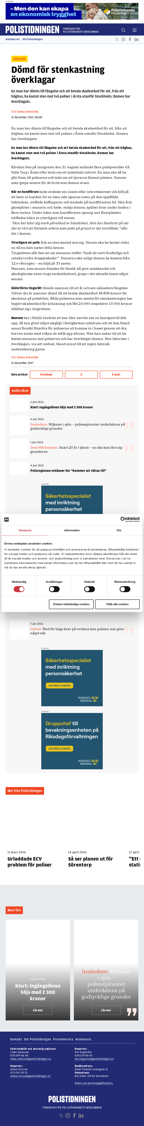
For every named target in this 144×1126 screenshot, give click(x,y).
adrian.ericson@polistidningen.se (30, 1076)
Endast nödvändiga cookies (71, 604)
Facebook (130, 39)
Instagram (123, 39)
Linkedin (136, 39)
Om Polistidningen (32, 39)
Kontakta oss (13, 39)
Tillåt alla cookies (117, 604)
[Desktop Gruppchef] (72, 741)
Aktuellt (19, 59)
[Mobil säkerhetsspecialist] (72, 513)
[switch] (54, 589)
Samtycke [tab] (25, 530)
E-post (116, 374)
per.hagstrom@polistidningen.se (94, 1059)
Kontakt (16, 1039)
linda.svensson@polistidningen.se (30, 1059)
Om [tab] (119, 530)
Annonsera (83, 1039)
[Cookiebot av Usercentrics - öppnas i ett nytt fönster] (123, 519)
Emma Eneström (27, 111)
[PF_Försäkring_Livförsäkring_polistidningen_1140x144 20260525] (72, 11)
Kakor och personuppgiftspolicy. (94, 1083)
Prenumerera (63, 1039)
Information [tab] (72, 530)
